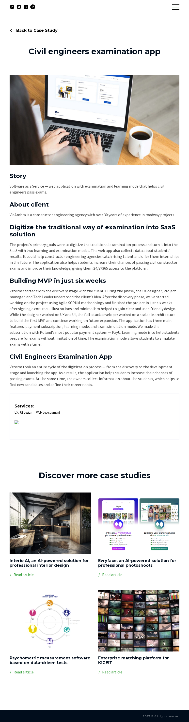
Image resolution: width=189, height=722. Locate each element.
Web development (48, 412)
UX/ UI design (23, 412)
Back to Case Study (36, 30)
